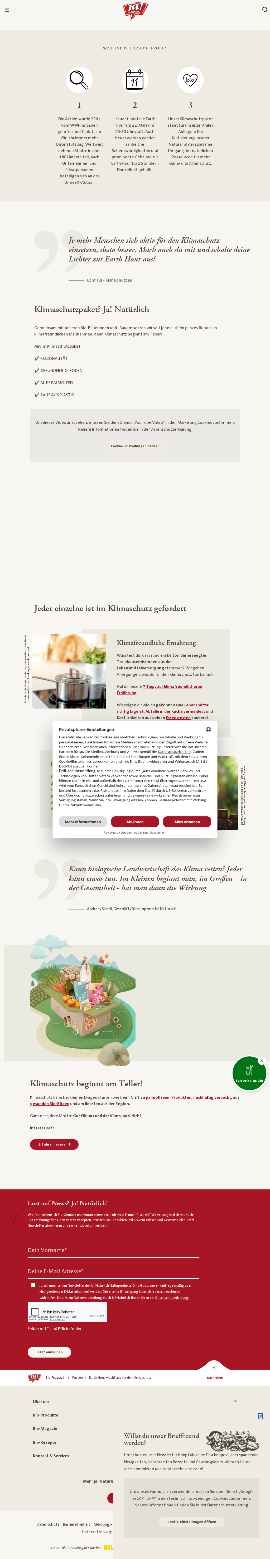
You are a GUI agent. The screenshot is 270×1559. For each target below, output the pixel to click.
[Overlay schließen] (260, 1416)
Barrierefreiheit (76, 1524)
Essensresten (178, 717)
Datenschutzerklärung (171, 429)
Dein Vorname (47, 1250)
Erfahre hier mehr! (54, 1144)
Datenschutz (47, 1524)
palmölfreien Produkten (168, 1097)
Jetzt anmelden (49, 1352)
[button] (262, 1061)
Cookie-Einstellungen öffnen (135, 446)
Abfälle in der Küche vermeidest (175, 711)
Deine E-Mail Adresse (55, 1271)
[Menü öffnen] (7, 9)
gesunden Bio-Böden (49, 1103)
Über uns (41, 1401)
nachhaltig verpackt (212, 1097)
